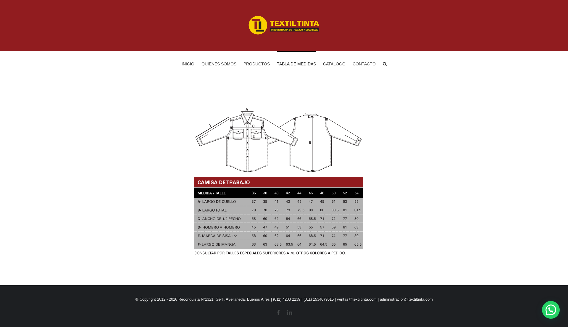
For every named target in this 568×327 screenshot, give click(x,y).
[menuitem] (191, 63)
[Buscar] (385, 63)
